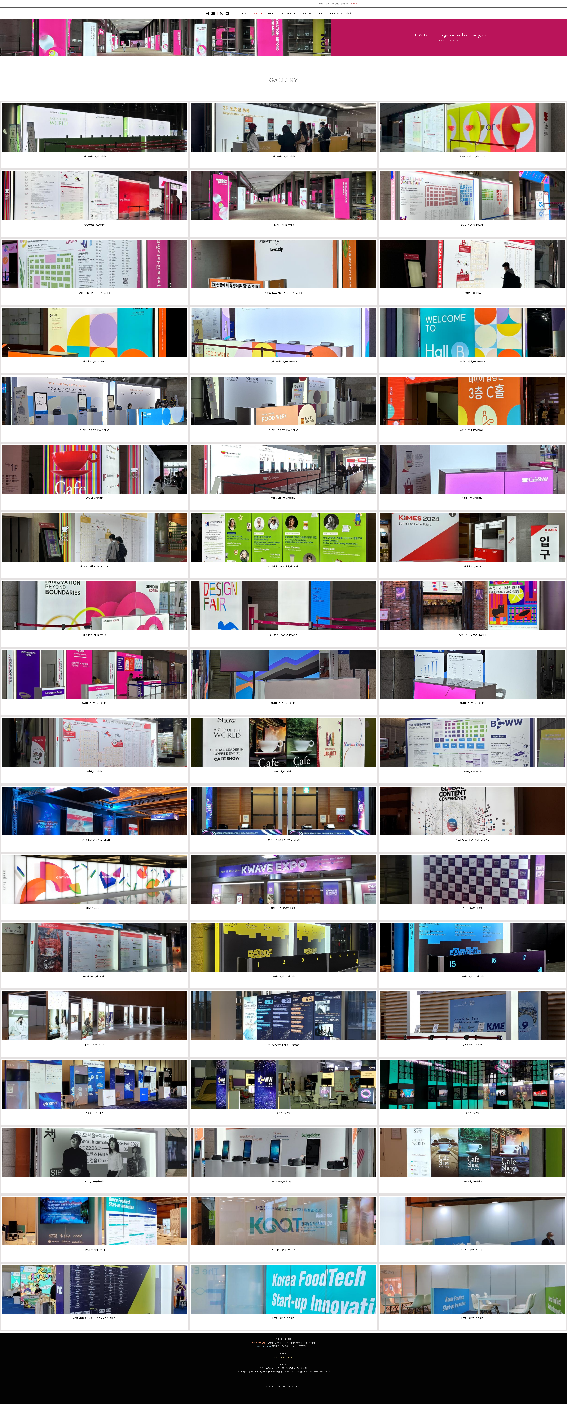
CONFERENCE (288, 13)
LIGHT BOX (320, 13)
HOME (245, 13)
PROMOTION (305, 13)
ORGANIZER (257, 13)
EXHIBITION (273, 13)
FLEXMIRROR (336, 13)
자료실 (349, 13)
